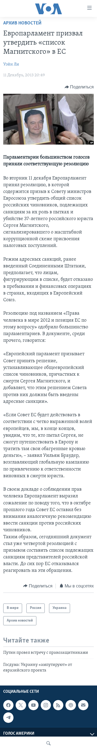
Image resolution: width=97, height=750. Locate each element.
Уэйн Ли (11, 64)
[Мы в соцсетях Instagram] (46, 705)
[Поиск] (48, 743)
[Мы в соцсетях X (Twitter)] (21, 705)
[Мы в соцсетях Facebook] (8, 705)
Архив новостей (22, 23)
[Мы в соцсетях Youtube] (33, 705)
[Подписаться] (83, 705)
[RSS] (58, 705)
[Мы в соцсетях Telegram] (8, 717)
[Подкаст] (70, 705)
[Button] (79, 87)
